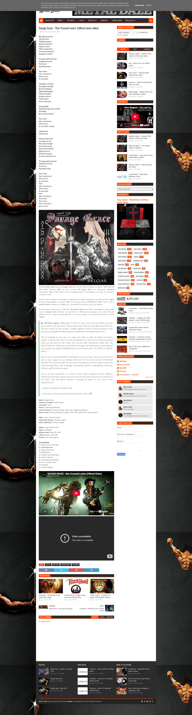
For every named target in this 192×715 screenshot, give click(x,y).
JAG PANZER (140, 276)
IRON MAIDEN (122, 253)
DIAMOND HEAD (138, 261)
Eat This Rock (124, 364)
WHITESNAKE (122, 257)
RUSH (132, 264)
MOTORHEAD (122, 249)
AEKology (123, 361)
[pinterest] (150, 701)
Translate (124, 35)
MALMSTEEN (122, 261)
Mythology (92, 20)
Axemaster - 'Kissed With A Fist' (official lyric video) (49, 596)
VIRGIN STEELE (141, 284)
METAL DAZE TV (130, 20)
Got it (149, 5)
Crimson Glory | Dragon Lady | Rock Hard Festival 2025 (75, 596)
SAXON (136, 257)
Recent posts (49, 20)
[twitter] (145, 701)
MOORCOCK (121, 288)
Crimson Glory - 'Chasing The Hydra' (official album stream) (100, 596)
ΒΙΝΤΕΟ (48, 564)
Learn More (139, 5)
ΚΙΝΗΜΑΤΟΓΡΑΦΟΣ (124, 280)
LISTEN (81, 20)
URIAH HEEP (137, 268)
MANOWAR (104, 20)
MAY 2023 (56, 564)
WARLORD (121, 264)
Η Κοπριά (122, 371)
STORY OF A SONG (123, 276)
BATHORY (139, 280)
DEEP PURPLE (138, 249)
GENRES (60, 20)
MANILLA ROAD (123, 272)
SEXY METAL (70, 20)
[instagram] (152, 701)
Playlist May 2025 (56, 679)
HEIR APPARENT (139, 272)
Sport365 (122, 368)
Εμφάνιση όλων (149, 377)
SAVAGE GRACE (65, 564)
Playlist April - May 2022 (58, 688)
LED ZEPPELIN (122, 268)
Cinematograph (117, 20)
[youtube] (147, 701)
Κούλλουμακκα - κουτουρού (128, 374)
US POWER (75, 564)
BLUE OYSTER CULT (124, 284)
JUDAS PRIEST (139, 253)
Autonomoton (47, 447)
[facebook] (142, 701)
